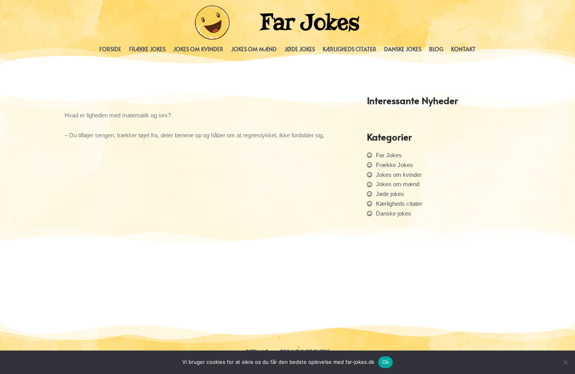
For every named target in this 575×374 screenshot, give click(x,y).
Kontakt (463, 49)
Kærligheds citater (349, 49)
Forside (110, 49)
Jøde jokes (299, 49)
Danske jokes (402, 49)
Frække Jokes (147, 49)
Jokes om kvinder (198, 49)
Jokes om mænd (254, 49)
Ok (385, 362)
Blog (436, 49)
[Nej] (565, 362)
